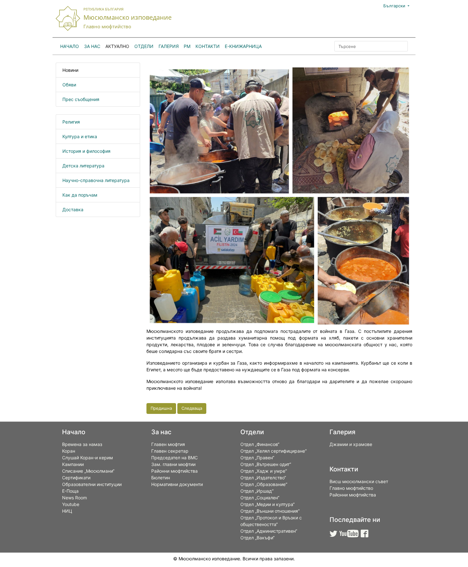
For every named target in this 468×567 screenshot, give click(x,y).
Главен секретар (169, 451)
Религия (71, 122)
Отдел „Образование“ (263, 484)
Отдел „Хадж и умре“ (263, 471)
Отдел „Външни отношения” (270, 511)
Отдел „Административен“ (268, 531)
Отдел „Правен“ (257, 457)
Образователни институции (92, 484)
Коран (68, 451)
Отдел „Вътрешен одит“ (265, 464)
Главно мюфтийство (351, 488)
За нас (92, 46)
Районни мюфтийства (174, 471)
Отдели (143, 46)
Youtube (70, 504)
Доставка (72, 209)
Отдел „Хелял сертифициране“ (273, 451)
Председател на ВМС (174, 457)
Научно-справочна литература (96, 180)
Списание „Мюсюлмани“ (88, 471)
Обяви (69, 84)
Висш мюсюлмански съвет (359, 481)
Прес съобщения (80, 99)
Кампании (73, 464)
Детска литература (83, 165)
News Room (74, 497)
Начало (69, 46)
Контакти (207, 46)
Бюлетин (160, 477)
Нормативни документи (177, 484)
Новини (70, 70)
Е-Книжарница (243, 46)
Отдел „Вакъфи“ (257, 537)
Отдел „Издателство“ (263, 477)
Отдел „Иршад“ (256, 491)
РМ (187, 46)
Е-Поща (70, 491)
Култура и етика (79, 136)
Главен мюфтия (168, 444)
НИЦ (67, 511)
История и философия (86, 151)
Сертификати (76, 477)
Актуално (117, 46)
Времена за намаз (82, 444)
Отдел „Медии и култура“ (267, 504)
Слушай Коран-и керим (87, 457)
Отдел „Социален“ (259, 497)
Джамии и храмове (351, 444)
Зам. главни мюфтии (173, 464)
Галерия (169, 46)
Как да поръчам (79, 195)
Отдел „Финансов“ (259, 444)
